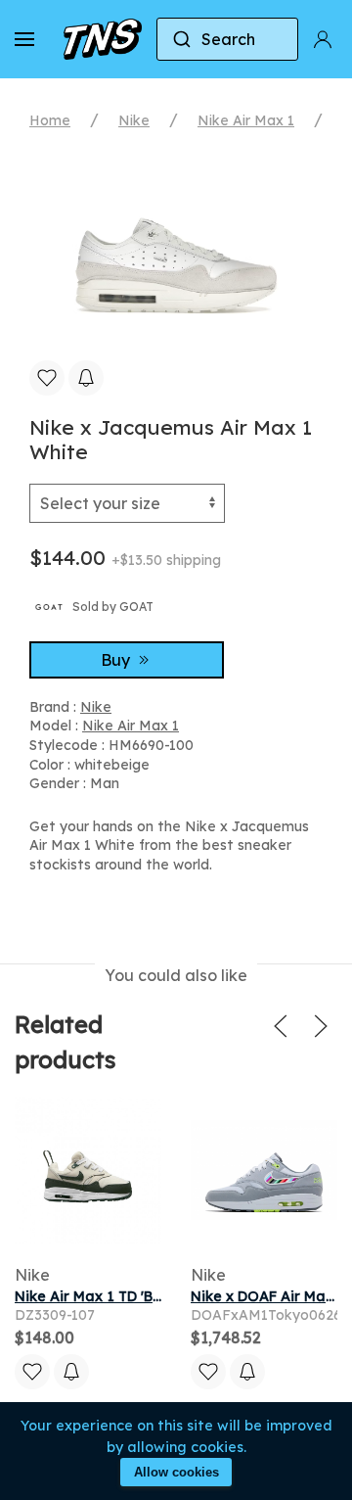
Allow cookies (176, 1472)
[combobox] (227, 39)
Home (49, 120)
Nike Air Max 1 (246, 120)
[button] (24, 39)
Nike (134, 120)
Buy (117, 660)
